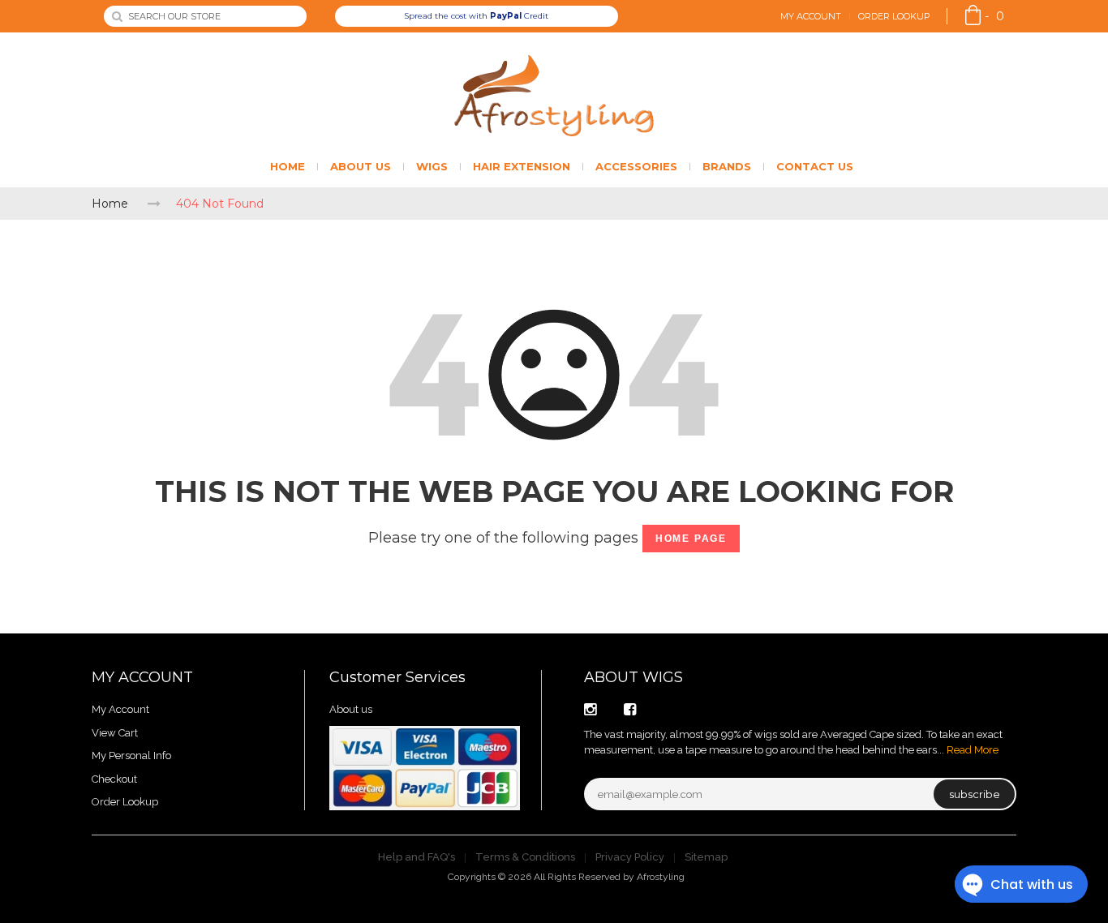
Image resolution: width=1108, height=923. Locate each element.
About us (350, 709)
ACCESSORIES (636, 166)
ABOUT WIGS (633, 677)
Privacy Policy (629, 857)
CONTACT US (814, 166)
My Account (810, 16)
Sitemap (706, 857)
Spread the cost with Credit (476, 16)
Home (110, 203)
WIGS (432, 166)
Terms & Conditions (525, 857)
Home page (691, 538)
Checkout (114, 779)
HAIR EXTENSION (521, 166)
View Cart (115, 733)
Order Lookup (894, 16)
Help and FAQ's (416, 857)
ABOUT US (360, 166)
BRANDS (726, 166)
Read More (972, 750)
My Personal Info (131, 755)
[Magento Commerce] (554, 95)
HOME (287, 166)
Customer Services (397, 677)
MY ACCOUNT (142, 677)
